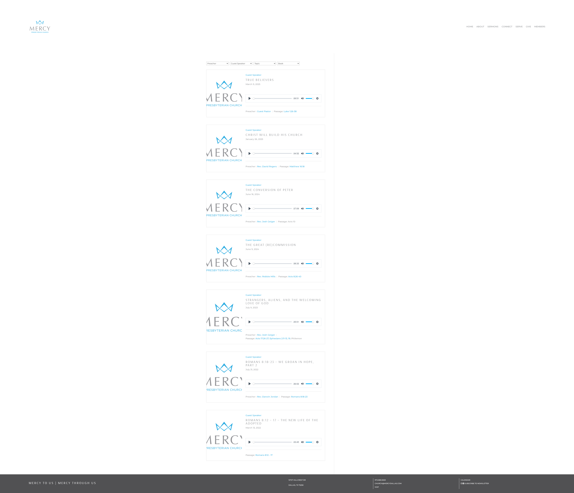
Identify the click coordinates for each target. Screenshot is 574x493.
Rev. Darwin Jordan (267, 397)
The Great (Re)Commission (271, 245)
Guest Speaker (253, 75)
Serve (519, 26)
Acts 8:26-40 (294, 276)
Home (469, 26)
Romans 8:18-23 (299, 397)
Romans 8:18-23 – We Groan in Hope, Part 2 (280, 363)
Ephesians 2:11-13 (278, 338)
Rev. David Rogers (267, 166)
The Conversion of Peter (269, 190)
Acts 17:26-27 (262, 338)
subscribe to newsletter (477, 483)
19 (289, 338)
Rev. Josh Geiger (266, 221)
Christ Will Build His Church (274, 135)
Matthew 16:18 (297, 166)
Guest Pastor (264, 111)
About (480, 26)
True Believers (260, 80)
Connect (507, 26)
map (377, 487)
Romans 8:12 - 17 (264, 455)
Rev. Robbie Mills (266, 276)
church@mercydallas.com (388, 483)
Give (528, 26)
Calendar (465, 480)
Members (539, 26)
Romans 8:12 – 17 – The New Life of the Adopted (282, 421)
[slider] (272, 98)
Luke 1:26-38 (290, 111)
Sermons (492, 26)
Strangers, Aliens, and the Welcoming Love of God (283, 301)
